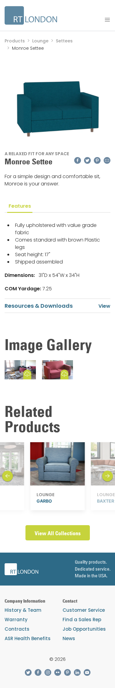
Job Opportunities (84, 629)
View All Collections (58, 533)
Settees (64, 41)
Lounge (40, 41)
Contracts (17, 629)
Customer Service (84, 610)
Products (15, 41)
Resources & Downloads (39, 306)
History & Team (23, 610)
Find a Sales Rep (82, 619)
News (69, 638)
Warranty (16, 619)
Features (20, 206)
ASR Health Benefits (28, 638)
